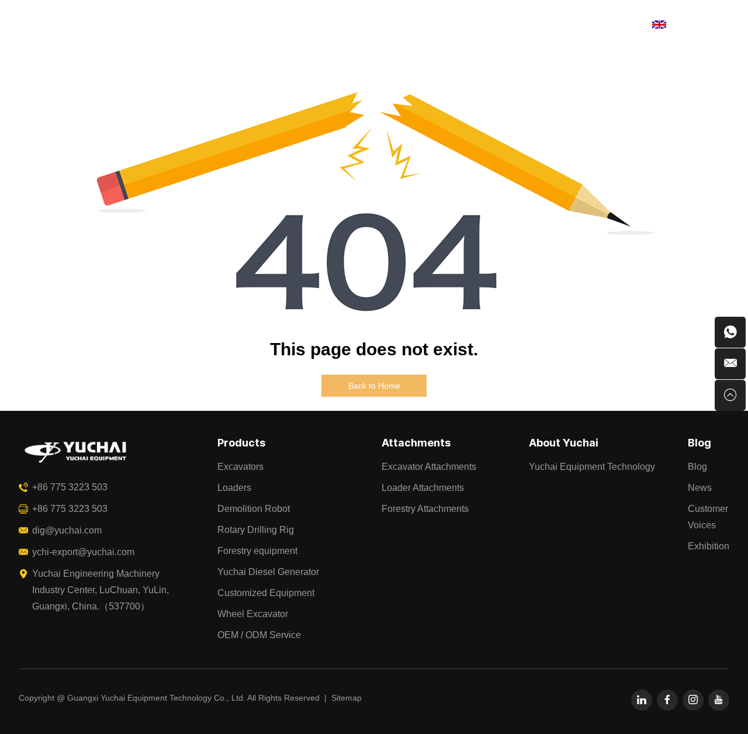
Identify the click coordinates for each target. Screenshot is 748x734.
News (700, 488)
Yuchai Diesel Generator (268, 572)
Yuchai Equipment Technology (592, 467)
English (686, 24)
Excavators (240, 467)
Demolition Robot (253, 509)
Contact (550, 24)
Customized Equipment (265, 593)
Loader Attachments (423, 488)
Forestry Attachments (425, 509)
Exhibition (708, 546)
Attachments (271, 24)
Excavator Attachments (429, 467)
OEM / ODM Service (259, 635)
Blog (494, 24)
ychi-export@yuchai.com (83, 552)
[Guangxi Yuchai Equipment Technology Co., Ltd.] (50, 24)
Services (348, 24)
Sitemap (346, 697)
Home (132, 24)
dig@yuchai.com (67, 530)
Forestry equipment (257, 551)
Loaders (234, 488)
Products (193, 24)
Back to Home (374, 385)
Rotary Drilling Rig (255, 530)
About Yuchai (426, 24)
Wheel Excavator (252, 614)
